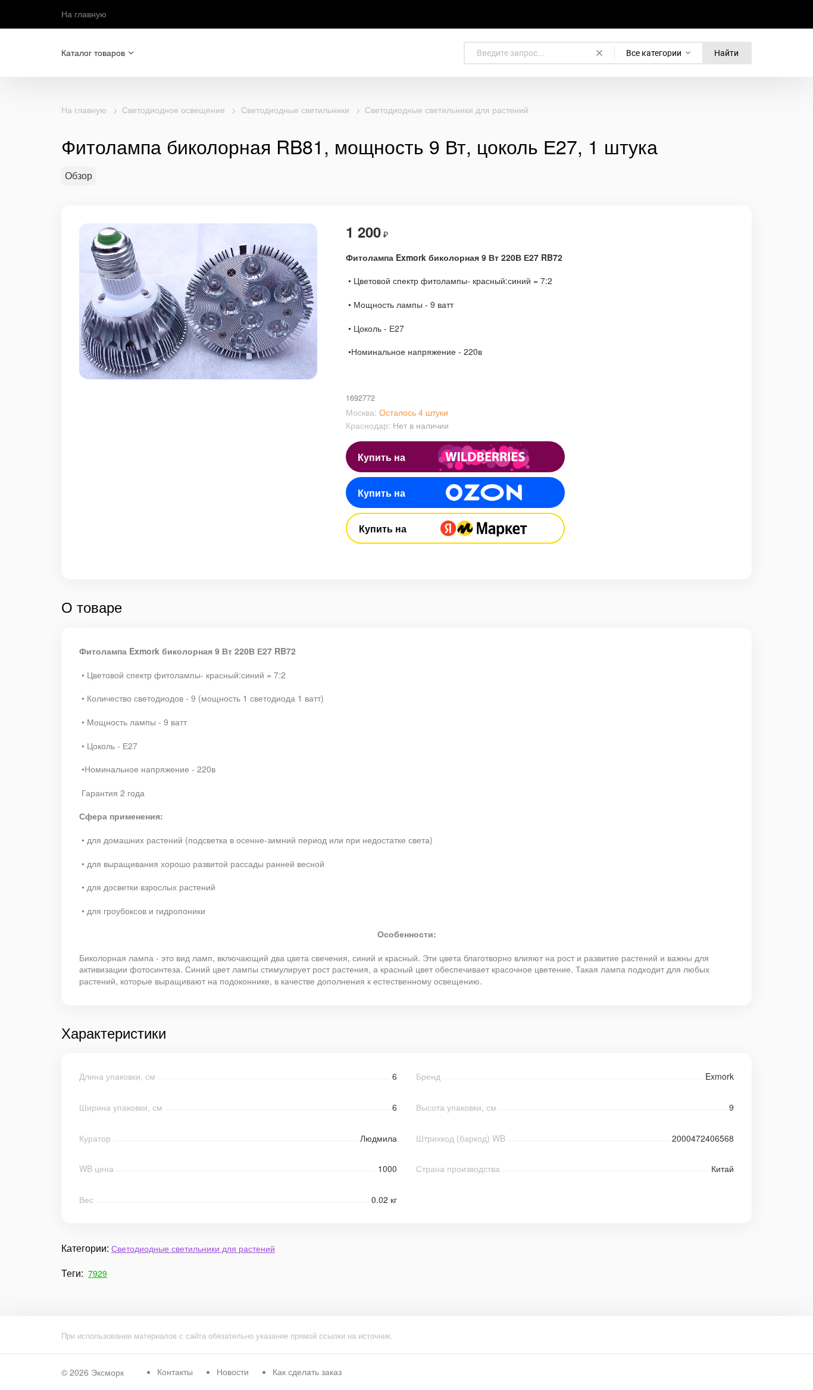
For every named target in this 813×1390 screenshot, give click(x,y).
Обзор (78, 175)
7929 (97, 1273)
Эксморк (107, 1372)
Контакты (175, 1371)
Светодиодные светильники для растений (447, 109)
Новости (233, 1371)
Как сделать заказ (307, 1371)
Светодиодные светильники (295, 109)
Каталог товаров (93, 52)
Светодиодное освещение (173, 109)
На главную (84, 14)
